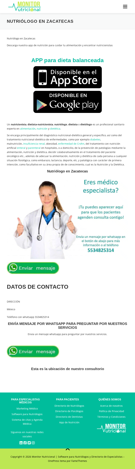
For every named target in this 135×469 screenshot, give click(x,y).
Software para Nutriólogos (27, 414)
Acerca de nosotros (111, 405)
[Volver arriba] (67, 448)
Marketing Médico (27, 408)
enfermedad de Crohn (71, 143)
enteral (21, 148)
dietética (55, 128)
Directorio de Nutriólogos (69, 405)
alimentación (28, 128)
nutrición (42, 128)
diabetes (95, 139)
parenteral (34, 148)
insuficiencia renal (34, 143)
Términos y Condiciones (111, 416)
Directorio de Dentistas (69, 416)
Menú (125, 6)
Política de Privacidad (111, 411)
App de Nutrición (69, 422)
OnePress (53, 461)
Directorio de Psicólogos (69, 411)
